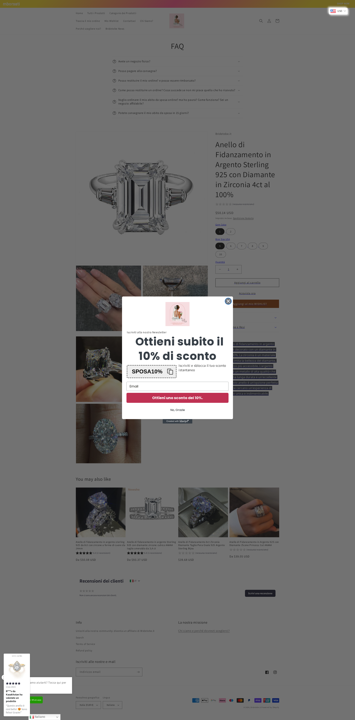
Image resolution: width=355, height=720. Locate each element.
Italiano (39, 716)
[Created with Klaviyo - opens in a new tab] (177, 421)
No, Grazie (177, 410)
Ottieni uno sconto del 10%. (177, 397)
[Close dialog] (228, 301)
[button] (151, 371)
